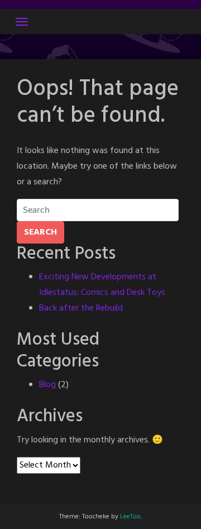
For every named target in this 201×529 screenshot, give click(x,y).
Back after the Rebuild (81, 308)
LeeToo (130, 516)
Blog (47, 385)
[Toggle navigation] (22, 21)
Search (40, 232)
